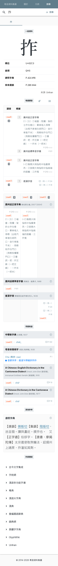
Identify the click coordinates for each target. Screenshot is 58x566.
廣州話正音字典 (31, 117)
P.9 (50, 382)
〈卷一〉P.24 (46, 181)
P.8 (50, 401)
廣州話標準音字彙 (32, 151)
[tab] (11, 21)
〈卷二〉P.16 (47, 185)
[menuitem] (29, 467)
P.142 (50, 342)
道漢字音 (27, 181)
